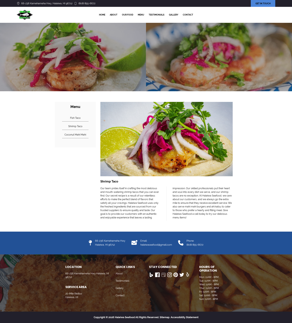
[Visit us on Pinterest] (175, 275)
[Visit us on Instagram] (169, 275)
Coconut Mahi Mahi (75, 134)
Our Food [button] (127, 15)
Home (102, 15)
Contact (188, 15)
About (113, 15)
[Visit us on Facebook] (157, 275)
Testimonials (156, 15)
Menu (141, 15)
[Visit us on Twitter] (181, 275)
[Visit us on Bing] (151, 275)
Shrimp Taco (75, 126)
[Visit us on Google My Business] (163, 275)
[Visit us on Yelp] (188, 275)
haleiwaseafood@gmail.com (156, 244)
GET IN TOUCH (263, 3)
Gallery (173, 15)
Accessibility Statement (184, 317)
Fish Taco (75, 117)
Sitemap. (164, 317)
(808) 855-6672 (86, 3)
